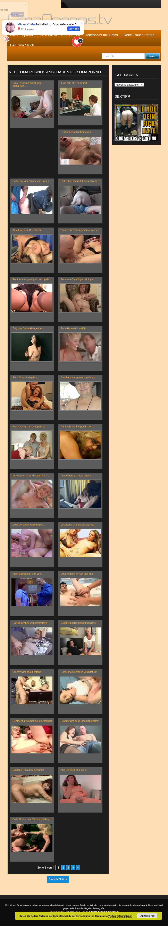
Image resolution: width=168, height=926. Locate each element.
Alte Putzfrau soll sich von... (27, 573)
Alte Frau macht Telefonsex (76, 475)
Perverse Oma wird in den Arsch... (31, 475)
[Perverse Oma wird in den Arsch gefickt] (32, 494)
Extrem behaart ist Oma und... (77, 132)
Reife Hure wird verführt (74, 328)
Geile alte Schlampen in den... (77, 426)
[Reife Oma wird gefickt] (32, 396)
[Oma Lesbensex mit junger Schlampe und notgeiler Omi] (32, 104)
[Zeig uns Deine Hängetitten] (32, 347)
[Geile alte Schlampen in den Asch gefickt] (80, 445)
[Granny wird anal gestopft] (32, 690)
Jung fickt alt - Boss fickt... (75, 83)
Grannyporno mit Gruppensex (28, 426)
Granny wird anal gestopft (26, 672)
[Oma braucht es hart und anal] (80, 592)
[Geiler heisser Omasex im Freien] (32, 199)
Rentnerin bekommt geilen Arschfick (32, 721)
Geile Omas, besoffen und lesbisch (31, 819)
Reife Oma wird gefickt (24, 377)
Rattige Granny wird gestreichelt (30, 623)
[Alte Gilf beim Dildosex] (80, 788)
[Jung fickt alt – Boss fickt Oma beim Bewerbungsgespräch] (80, 101)
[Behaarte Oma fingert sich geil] (80, 298)
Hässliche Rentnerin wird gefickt (78, 672)
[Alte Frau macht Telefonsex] (80, 494)
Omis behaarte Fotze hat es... (28, 524)
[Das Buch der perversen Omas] (80, 396)
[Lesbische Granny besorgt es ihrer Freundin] (80, 543)
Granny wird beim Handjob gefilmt (80, 721)
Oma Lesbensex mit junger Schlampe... (27, 84)
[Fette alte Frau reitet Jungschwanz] (80, 199)
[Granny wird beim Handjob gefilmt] (80, 739)
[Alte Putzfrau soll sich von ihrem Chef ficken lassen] (32, 592)
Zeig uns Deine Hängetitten (27, 328)
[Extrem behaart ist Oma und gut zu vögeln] (80, 150)
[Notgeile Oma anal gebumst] (32, 788)
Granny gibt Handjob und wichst (78, 623)
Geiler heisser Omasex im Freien (30, 181)
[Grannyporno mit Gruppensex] (32, 445)
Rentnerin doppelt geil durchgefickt (31, 279)
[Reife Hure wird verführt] (80, 347)
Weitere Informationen (120, 915)
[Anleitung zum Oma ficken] (32, 249)
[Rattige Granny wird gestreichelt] (32, 641)
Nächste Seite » (58, 879)
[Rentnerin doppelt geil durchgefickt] (32, 298)
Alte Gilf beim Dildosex (73, 770)
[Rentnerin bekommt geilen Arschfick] (32, 739)
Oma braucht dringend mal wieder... (80, 230)
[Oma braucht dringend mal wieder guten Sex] (80, 249)
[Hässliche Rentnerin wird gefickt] (80, 690)
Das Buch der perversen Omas (78, 377)
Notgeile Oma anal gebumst (28, 770)
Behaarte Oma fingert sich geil (77, 279)
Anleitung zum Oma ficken (27, 230)
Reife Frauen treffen (139, 35)
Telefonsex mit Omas (102, 35)
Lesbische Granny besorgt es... (78, 524)
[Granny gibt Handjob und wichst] (80, 641)
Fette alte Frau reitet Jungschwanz (80, 181)
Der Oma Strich (22, 45)
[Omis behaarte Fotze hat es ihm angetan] (32, 543)
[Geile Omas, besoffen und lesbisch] (32, 837)
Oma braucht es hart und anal (77, 573)
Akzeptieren (147, 916)
